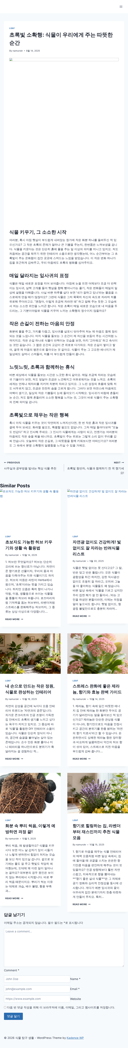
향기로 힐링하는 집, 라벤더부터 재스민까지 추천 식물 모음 (97, 831)
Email (75, 989)
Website (75, 998)
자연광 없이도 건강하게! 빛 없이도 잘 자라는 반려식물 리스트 (97, 548)
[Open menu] (121, 6)
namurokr (18, 50)
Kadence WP (75, 1038)
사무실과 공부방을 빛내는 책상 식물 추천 (30, 465)
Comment (11, 970)
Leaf (12, 28)
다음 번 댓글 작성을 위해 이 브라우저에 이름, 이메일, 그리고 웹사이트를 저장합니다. (61, 1007)
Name (75, 979)
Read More (13, 619)
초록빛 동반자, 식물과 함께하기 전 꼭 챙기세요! (95, 468)
